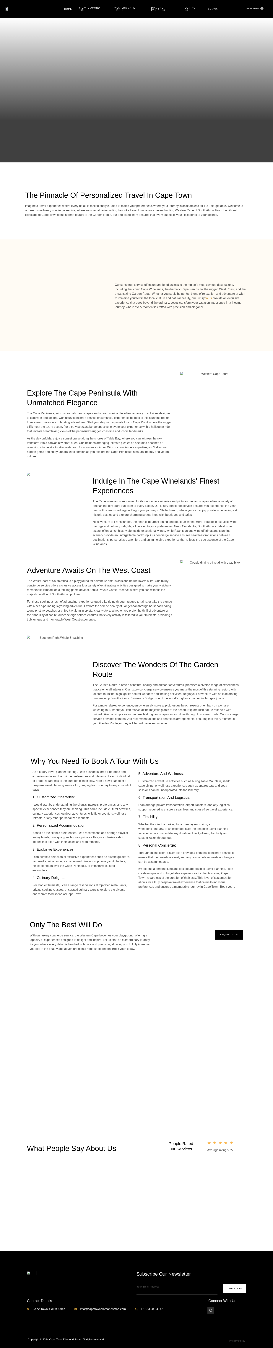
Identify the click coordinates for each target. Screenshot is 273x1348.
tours (208, 298)
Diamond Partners (158, 9)
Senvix (213, 9)
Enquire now (229, 934)
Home (68, 9)
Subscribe (235, 1288)
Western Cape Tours (124, 9)
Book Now (252, 8)
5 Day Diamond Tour (89, 9)
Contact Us (191, 9)
